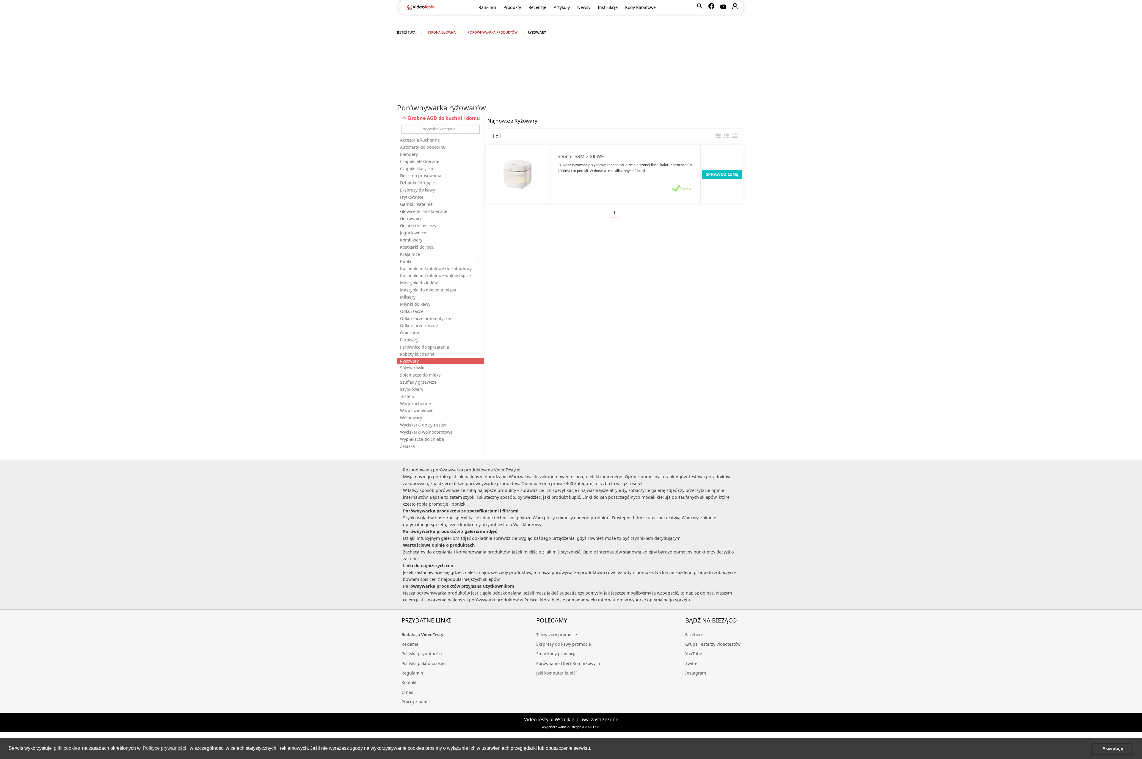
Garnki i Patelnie (416, 204)
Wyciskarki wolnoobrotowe (426, 432)
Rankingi (487, 7)
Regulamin (412, 673)
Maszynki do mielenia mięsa (428, 290)
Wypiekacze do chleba (422, 439)
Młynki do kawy (415, 304)
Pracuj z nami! (415, 702)
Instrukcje (608, 7)
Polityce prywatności (164, 748)
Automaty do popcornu (423, 147)
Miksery (407, 297)
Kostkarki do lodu (417, 247)
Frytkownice (411, 197)
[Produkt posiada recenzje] (681, 187)
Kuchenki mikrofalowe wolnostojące (435, 275)
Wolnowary (411, 418)
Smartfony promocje (556, 653)
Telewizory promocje (556, 634)
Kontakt (409, 682)
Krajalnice (410, 254)
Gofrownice (411, 218)
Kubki (405, 261)
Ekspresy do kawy (417, 190)
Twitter (692, 663)
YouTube (693, 653)
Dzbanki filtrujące (417, 183)
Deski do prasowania (420, 175)
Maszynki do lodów (419, 283)
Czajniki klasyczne (418, 168)
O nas (407, 692)
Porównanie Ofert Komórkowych (568, 663)
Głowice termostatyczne (423, 211)
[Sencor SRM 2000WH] (518, 174)
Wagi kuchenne (415, 403)
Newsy (583, 7)
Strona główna (442, 32)
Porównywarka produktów (492, 32)
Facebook (694, 634)
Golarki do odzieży (418, 225)
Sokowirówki (412, 368)
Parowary (409, 340)
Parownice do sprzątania (424, 347)
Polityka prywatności (421, 653)
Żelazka (407, 446)
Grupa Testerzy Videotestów (713, 644)
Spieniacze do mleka (420, 375)
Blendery (409, 154)
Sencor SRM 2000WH (581, 156)
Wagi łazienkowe (416, 410)
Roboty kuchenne (417, 354)
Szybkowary (411, 389)
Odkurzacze (411, 311)
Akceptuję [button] (1112, 748)
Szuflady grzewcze (418, 382)
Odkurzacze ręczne (419, 325)
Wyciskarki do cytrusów (423, 425)
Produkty (512, 7)
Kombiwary (411, 240)
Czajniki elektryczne (419, 161)
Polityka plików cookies (423, 663)
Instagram (695, 673)
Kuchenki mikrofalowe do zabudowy (436, 268)
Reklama (409, 644)
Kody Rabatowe (640, 7)
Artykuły (562, 7)
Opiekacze (410, 332)
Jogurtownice (413, 233)
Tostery (407, 396)
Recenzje (537, 7)
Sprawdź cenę (722, 174)
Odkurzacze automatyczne (426, 318)
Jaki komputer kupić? (556, 673)
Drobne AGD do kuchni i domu (443, 118)
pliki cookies (67, 748)
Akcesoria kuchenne (420, 140)
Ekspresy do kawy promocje (563, 644)
